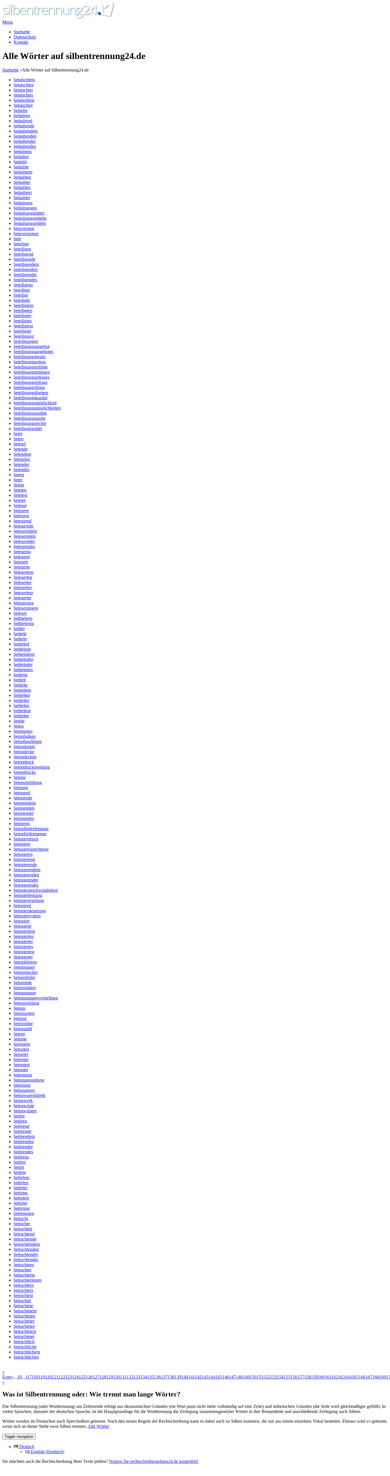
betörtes (21, 1192)
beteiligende (24, 259)
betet (18, 479)
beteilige (21, 243)
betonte (20, 1039)
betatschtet (23, 105)
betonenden (24, 808)
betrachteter (24, 1321)
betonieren (23, 854)
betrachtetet (24, 1336)
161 (328, 1377)
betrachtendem (27, 1244)
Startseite (22, 31)
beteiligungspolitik (30, 413)
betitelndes (23, 669)
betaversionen (26, 233)
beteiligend (23, 254)
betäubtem (23, 172)
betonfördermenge (30, 833)
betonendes (24, 818)
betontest (22, 1064)
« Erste (6, 1374)
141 (191, 1377)
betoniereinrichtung (31, 849)
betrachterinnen (27, 1280)
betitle (19, 720)
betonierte (22, 926)
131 (123, 1377)
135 (150, 1377)
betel (18, 433)
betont (19, 1033)
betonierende (25, 864)
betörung (22, 1208)
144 (211, 1377)
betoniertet (23, 956)
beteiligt (21, 295)
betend (20, 443)
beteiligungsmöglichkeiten (37, 408)
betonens (22, 823)
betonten (21, 1049)
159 (314, 1377)
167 (368, 1377)
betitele (20, 633)
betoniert (21, 921)
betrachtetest (25, 1331)
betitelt (20, 679)
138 (171, 1377)
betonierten (24, 936)
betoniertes (23, 946)
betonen (21, 787)
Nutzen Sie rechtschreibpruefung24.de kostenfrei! (153, 1461)
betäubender (25, 141)
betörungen (24, 1213)
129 (109, 1377)
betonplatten (25, 987)
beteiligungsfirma (29, 387)
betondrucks (25, 772)
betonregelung (26, 1003)
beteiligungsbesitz (30, 356)
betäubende (24, 125)
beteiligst (22, 290)
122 (61, 1377)
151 (259, 1377)
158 (307, 1377)
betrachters (23, 1290)
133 (136, 1377)
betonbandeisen (28, 741)
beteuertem (23, 572)
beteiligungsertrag (30, 361)
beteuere (21, 510)
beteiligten (23, 310)
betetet (19, 500)
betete (19, 485)
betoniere (22, 844)
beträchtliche (25, 1346)
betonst (20, 1018)
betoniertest (24, 951)
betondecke (24, 751)
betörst (20, 1162)
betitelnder (23, 664)
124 (75, 1377)
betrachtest (23, 1295)
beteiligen (22, 249)
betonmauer (24, 967)
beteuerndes (24, 546)
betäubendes (25, 146)
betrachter (22, 1269)
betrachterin (24, 1275)
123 (68, 1377)
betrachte (22, 1223)
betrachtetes (24, 1326)
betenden (22, 459)
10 (19, 1377)
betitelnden (23, 659)
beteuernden (25, 536)
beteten (20, 490)
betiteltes (21, 705)
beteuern (21, 515)
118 (35, 1377)
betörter (20, 1187)
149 (246, 1377)
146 (225, 1377)
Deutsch (26, 1446)
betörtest (21, 1198)
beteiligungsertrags (30, 382)
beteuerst (22, 556)
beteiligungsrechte (30, 423)
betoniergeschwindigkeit (36, 890)
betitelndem (24, 654)
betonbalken (25, 736)
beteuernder (24, 541)
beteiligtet (22, 331)
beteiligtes (23, 320)
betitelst (20, 674)
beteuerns (22, 551)
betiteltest (22, 710)
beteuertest (23, 592)
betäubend (23, 120)
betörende (22, 1131)
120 (48, 1377)
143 (205, 1377)
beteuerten (23, 577)
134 (143, 1377)
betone (20, 777)
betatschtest (24, 100)
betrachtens (24, 1264)
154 (280, 1377)
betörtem (21, 1177)
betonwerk (23, 1100)
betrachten (23, 1228)
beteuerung (24, 602)
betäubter (22, 182)
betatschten (24, 84)
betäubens (23, 151)
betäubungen (25, 207)
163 (341, 1377)
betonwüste (24, 1105)
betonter (21, 1054)
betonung (22, 1085)
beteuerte (22, 567)
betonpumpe (25, 992)
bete (17, 238)
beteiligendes (25, 279)
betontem (22, 1044)
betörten (21, 1182)
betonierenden (26, 874)
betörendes (23, 1151)
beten (18, 438)
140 (184, 1377)
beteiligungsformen (31, 392)
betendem (22, 454)
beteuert (21, 561)
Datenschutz (25, 36)
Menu (7, 22)
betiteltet (21, 715)
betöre (19, 1115)
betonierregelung (29, 900)
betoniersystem (27, 915)
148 (239, 1377)
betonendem (25, 803)
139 (177, 1377)
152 (266, 1377)
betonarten (23, 731)
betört (19, 1167)
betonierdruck (26, 838)
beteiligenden (26, 269)
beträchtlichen (26, 1357)
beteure (20, 613)
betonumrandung (29, 1080)
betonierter (23, 941)
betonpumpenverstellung (36, 997)
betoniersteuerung (30, 910)
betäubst (21, 156)
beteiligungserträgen (32, 372)
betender (21, 464)
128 (102, 1377)
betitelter (21, 700)
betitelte (21, 685)
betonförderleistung (31, 828)
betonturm (23, 1074)
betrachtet (22, 1300)
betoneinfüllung (28, 782)
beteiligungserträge (31, 367)
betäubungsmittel (29, 213)
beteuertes (23, 587)
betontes (21, 1059)
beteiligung (24, 336)
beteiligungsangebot (32, 346)
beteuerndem (25, 531)
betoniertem (24, 931)
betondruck (24, 762)
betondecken (25, 756)
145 (218, 1377)
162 (334, 1377)
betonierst (22, 905)
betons (19, 1008)
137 (164, 1377)
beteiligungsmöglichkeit (35, 402)
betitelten (22, 695)
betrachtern (24, 1285)
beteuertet (22, 597)
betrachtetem (25, 1310)
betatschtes (23, 95)
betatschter (23, 89)
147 (232, 1377)
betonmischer (26, 972)
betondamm (24, 746)
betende (21, 449)
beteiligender (25, 274)
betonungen (24, 1090)
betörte (20, 1172)
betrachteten (24, 1316)
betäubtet (22, 197)
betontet (21, 1069)
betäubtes (22, 187)
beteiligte (22, 300)
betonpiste (23, 982)
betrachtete (23, 1305)
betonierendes (26, 885)
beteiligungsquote (29, 418)
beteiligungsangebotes (33, 351)
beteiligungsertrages (31, 377)
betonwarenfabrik (29, 1095)
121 (55, 1377)
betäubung (23, 202)
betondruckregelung (32, 767)
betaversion (24, 228)
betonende (23, 797)
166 (362, 1377)
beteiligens (23, 284)
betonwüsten (25, 1110)
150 (253, 1377)
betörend (21, 1126)
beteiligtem (23, 305)
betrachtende (25, 1239)
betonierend (24, 859)
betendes (21, 469)
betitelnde (22, 649)
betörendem (24, 1136)
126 (89, 1377)
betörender (23, 1146)
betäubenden (25, 136)
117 (28, 1377)
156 (293, 1377)
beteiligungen (26, 341)
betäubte (21, 166)
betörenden (24, 1141)
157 (300, 1377)
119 (41, 1377)
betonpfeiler (24, 977)
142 (198, 1377)
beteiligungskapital (30, 397)
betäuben (22, 115)
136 (157, 1377)
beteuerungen (26, 608)
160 (321, 1377)
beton (19, 726)
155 (287, 1377)
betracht (21, 1218)
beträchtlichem (27, 1351)
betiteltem (22, 690)
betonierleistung (28, 895)
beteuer (20, 505)
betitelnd (21, 644)
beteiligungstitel (28, 428)
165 (355, 1377)
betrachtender (26, 1254)
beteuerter (22, 582)
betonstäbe (23, 1023)
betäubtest (23, 192)
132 (129, 1377)
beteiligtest (23, 325)
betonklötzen (25, 962)
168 (375, 1377)
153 (273, 1377)
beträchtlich (24, 1341)
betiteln (20, 638)
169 (382, 1377)
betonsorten (24, 1013)
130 (116, 1377)
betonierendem (27, 869)
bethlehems (24, 623)
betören (20, 1121)
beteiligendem (26, 264)
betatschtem (24, 79)
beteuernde (23, 526)
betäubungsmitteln (30, 218)
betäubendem (26, 131)
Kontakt (21, 42)
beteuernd (22, 520)
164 (348, 1377)
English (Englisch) (47, 1451)
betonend (22, 792)
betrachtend (24, 1233)
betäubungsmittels (30, 223)
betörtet (20, 1203)
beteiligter (22, 315)
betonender (24, 813)
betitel (19, 628)
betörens (21, 1157)
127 (96, 1377)
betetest (20, 495)
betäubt (20, 161)
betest (19, 474)
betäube (21, 110)
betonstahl (23, 1028)
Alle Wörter (98, 1426)
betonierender (26, 880)
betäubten (22, 177)
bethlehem (23, 618)
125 (82, 1377)
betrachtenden (26, 1249)
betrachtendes (26, 1259)
